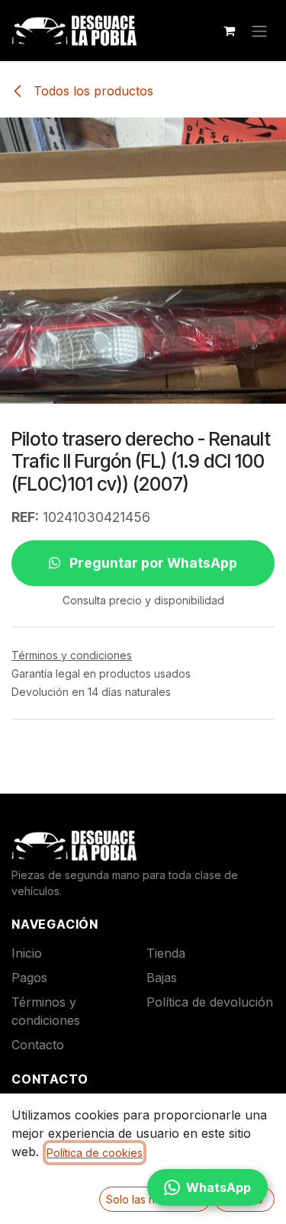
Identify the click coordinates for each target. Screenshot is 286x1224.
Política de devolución (209, 1002)
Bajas (161, 977)
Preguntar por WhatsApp (151, 563)
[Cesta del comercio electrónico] (229, 30)
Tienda (165, 953)
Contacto (37, 1044)
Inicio (26, 953)
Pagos (29, 977)
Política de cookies (95, 1152)
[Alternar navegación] (259, 30)
